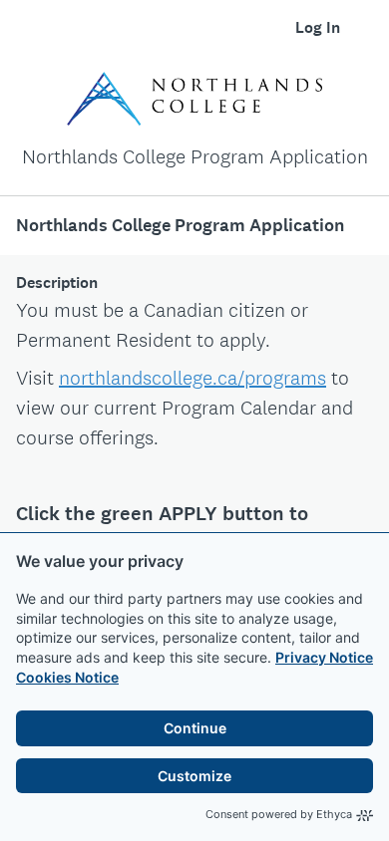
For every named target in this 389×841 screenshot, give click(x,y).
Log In (317, 27)
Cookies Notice (67, 677)
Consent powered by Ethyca (278, 814)
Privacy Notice (324, 657)
